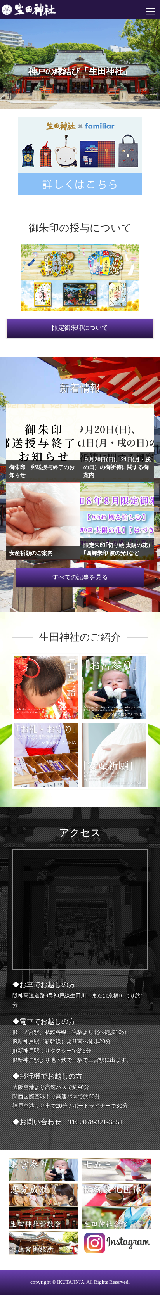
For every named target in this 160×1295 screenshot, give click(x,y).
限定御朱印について (80, 327)
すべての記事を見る (80, 577)
